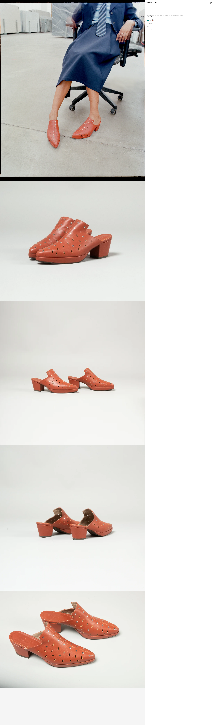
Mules (150, 9)
